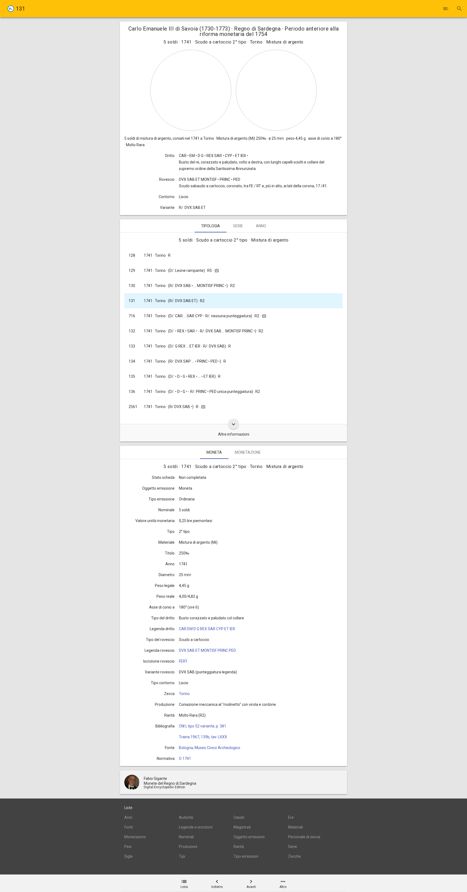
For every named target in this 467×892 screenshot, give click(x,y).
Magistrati (242, 827)
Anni (128, 817)
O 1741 (185, 758)
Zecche (294, 856)
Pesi (128, 846)
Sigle (128, 856)
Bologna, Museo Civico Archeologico (209, 748)
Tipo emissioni (246, 856)
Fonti (128, 827)
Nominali (186, 837)
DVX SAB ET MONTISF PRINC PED (207, 650)
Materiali (295, 827)
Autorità (186, 817)
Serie (238, 226)
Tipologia (210, 226)
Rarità (239, 846)
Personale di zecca (304, 837)
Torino (184, 693)
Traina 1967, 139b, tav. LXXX (203, 737)
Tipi (182, 856)
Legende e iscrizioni (195, 827)
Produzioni (188, 846)
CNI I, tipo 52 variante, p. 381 (202, 726)
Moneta (214, 452)
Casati (239, 817)
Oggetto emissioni (249, 837)
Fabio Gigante (155, 778)
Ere (291, 817)
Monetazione (248, 452)
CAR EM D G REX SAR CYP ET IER (207, 629)
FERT (183, 661)
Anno (261, 226)
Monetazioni (135, 837)
